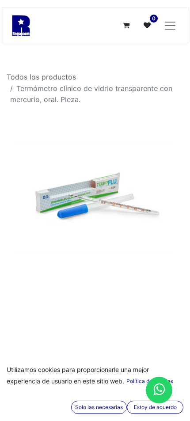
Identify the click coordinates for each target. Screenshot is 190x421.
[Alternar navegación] (170, 25)
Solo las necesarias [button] (99, 407)
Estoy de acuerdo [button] (155, 407)
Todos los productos (41, 76)
